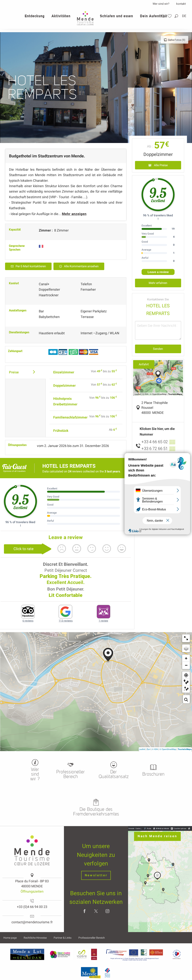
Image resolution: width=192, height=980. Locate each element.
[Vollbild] (186, 638)
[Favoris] (170, 16)
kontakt (181, 3)
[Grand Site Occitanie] (94, 954)
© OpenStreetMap (168, 749)
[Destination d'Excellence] (176, 954)
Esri (148, 749)
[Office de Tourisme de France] (107, 972)
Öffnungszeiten (32, 891)
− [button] (186, 665)
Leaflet (142, 749)
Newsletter (96, 875)
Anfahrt (144, 364)
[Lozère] (82, 954)
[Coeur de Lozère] (60, 954)
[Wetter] (163, 15)
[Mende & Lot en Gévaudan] (27, 954)
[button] (176, 16)
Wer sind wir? (161, 3)
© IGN (155, 749)
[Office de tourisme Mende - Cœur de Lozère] (85, 18)
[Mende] (90, 972)
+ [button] (186, 658)
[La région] (134, 954)
